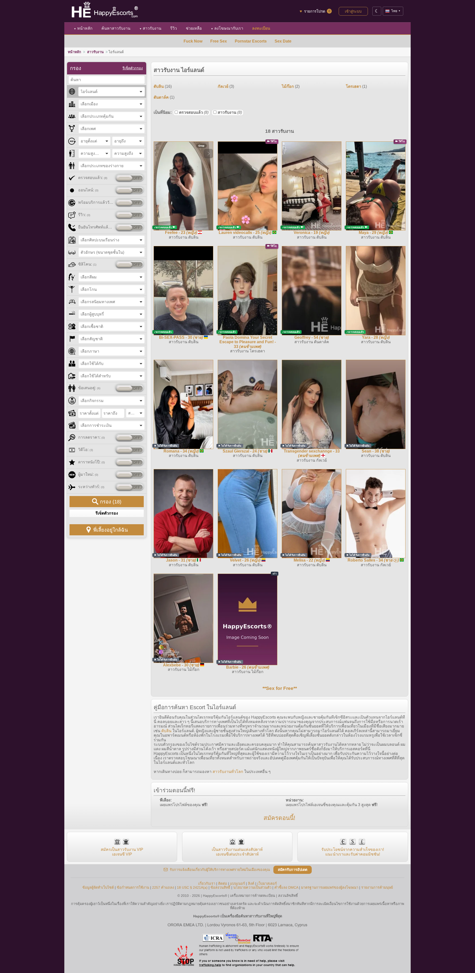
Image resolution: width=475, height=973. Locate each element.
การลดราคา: (91, 437)
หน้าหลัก (83, 28)
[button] (111, 91)
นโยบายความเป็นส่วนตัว (252, 887)
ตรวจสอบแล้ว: (92, 178)
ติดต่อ (222, 883)
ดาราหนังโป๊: (91, 462)
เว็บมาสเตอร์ (267, 883)
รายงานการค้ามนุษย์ (377, 887)
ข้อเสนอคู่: (89, 388)
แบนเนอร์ (237, 883)
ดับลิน (166, 731)
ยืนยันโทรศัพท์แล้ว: (96, 227)
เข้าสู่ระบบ (353, 11)
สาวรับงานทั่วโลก (228, 771)
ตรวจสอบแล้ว (194, 112)
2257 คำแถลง (163, 887)
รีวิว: (84, 215)
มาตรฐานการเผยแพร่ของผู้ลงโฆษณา (329, 887)
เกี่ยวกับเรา (206, 883)
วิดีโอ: (85, 450)
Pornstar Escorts (251, 41)
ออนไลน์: (88, 190)
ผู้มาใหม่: (88, 474)
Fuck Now (193, 41)
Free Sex (218, 41)
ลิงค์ (251, 883)
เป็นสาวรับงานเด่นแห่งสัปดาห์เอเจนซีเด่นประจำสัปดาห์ (237, 851)
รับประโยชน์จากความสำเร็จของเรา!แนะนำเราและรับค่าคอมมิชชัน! (352, 851)
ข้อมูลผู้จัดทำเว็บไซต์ (98, 887)
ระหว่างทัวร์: (91, 487)
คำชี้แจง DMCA (286, 887)
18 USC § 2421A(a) (192, 887)
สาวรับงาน (150, 28)
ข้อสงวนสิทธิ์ (220, 887)
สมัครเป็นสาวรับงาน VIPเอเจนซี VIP (122, 851)
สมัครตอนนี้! (279, 818)
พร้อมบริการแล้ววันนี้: (96, 202)
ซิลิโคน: (87, 264)
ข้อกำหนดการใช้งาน (133, 887)
